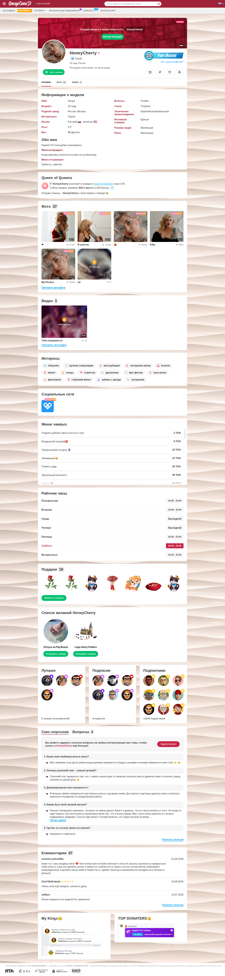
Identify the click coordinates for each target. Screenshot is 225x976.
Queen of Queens (102, 184)
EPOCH (70, 966)
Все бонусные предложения (64, 11)
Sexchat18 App (108, 11)
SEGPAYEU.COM (81, 966)
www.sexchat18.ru (39, 966)
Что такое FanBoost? (172, 62)
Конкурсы (88, 11)
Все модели (9, 11)
